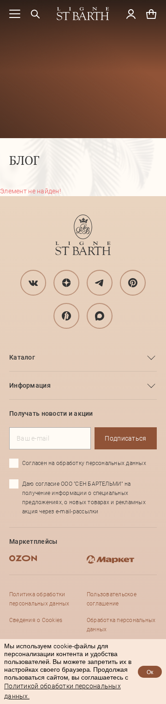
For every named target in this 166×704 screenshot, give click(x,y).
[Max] (100, 316)
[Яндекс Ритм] (66, 316)
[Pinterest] (133, 283)
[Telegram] (100, 283)
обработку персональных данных (101, 463)
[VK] (33, 283)
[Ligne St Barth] (83, 14)
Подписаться (125, 438)
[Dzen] (66, 283)
